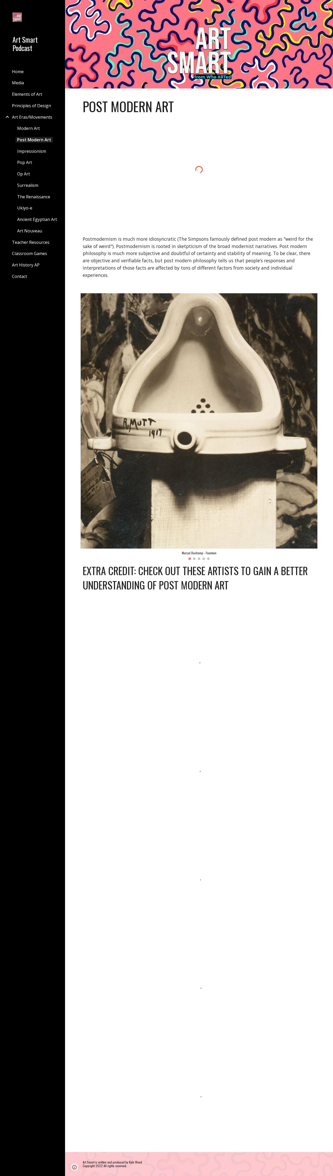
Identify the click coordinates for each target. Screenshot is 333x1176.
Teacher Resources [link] (30, 242)
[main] (199, 106)
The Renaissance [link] (33, 197)
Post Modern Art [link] (34, 140)
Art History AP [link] (26, 265)
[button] (327, 7)
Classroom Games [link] (29, 253)
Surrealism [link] (27, 185)
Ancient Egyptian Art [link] (37, 219)
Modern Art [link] (28, 128)
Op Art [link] (23, 174)
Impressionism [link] (31, 151)
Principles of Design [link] (31, 106)
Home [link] (18, 71)
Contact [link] (19, 276)
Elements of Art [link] (27, 94)
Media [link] (18, 83)
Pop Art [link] (24, 162)
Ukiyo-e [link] (24, 208)
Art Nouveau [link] (29, 231)
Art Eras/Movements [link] (32, 117)
